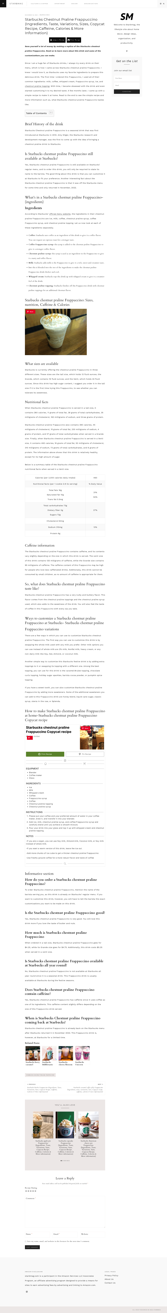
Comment (31, 1198)
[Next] (97, 1135)
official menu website (60, 214)
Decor (75, 3)
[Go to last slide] (33, 1135)
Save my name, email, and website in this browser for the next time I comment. (58, 1241)
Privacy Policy (111, 1275)
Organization (91, 3)
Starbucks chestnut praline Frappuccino (40, 1075)
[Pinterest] (160, 3)
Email (57, 1234)
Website (84, 1234)
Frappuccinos (45, 15)
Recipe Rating (31, 1188)
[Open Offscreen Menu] (3, 3)
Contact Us (110, 1283)
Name (29, 1234)
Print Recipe (75, 40)
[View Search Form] (164, 4)
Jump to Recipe (58, 40)
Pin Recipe (86, 754)
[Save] (30, 312)
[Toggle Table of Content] (50, 112)
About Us (109, 1279)
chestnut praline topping (37, 86)
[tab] (61, 1160)
